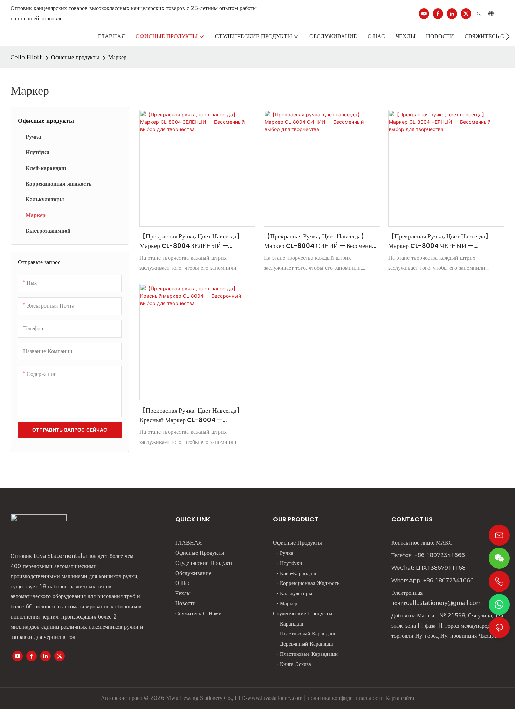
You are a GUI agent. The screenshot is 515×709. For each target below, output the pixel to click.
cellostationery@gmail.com (444, 603)
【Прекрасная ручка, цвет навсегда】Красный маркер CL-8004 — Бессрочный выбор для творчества (191, 415)
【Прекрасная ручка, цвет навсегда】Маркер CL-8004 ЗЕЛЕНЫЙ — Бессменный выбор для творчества (191, 241)
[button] (508, 36)
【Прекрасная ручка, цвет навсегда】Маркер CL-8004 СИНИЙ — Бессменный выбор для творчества (322, 241)
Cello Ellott (26, 57)
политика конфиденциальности (345, 698)
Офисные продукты (75, 57)
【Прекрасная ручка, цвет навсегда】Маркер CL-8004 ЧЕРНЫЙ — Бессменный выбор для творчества (440, 241)
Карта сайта (399, 698)
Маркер (117, 57)
